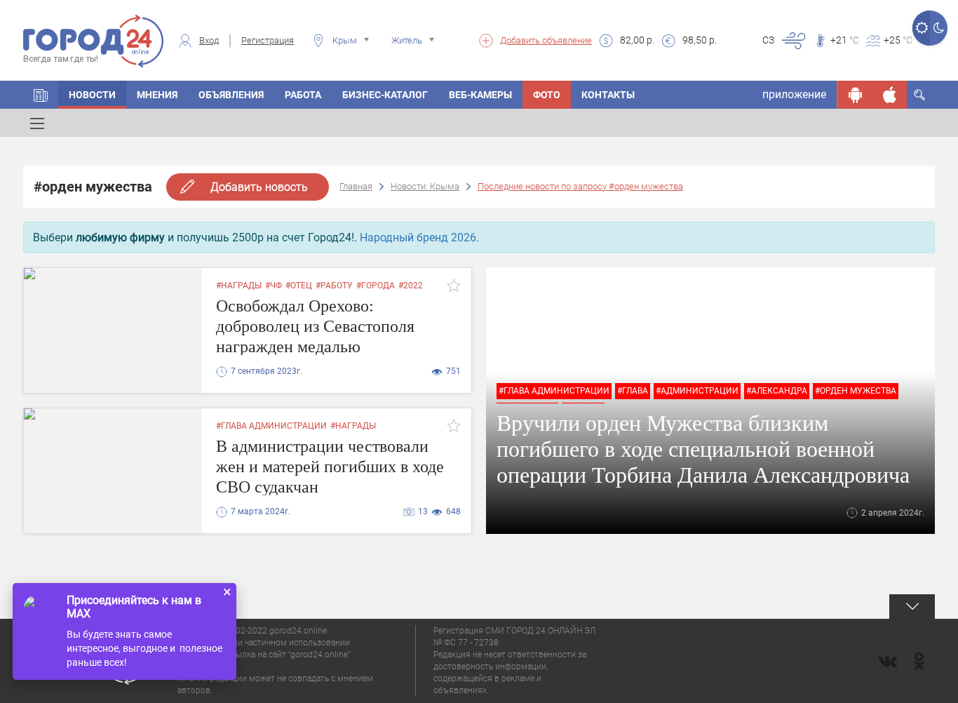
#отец (298, 285)
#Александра (776, 391)
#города (375, 285)
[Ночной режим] (938, 28)
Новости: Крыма (425, 186)
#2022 (410, 285)
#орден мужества (855, 391)
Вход (209, 40)
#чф (273, 285)
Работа (303, 94)
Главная (355, 186)
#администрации (697, 391)
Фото (546, 94)
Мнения (157, 94)
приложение (794, 94)
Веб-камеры (480, 94)
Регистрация (267, 40)
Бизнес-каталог (385, 94)
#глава (632, 391)
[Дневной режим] (921, 28)
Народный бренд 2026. (419, 237)
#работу (334, 285)
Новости (92, 94)
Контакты (608, 94)
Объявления (231, 94)
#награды (239, 285)
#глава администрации (554, 391)
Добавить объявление (546, 40)
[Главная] (40, 95)
